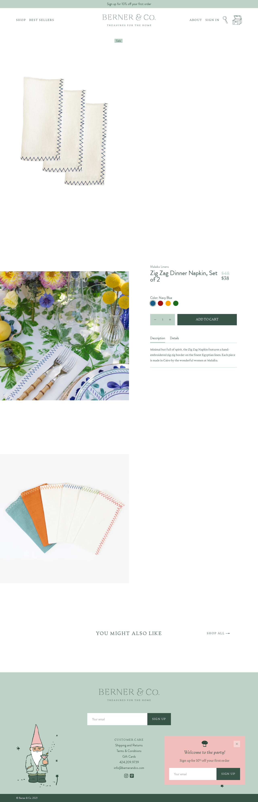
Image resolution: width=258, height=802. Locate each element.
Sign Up (159, 719)
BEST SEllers (41, 20)
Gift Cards (129, 756)
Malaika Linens (159, 266)
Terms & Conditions (129, 751)
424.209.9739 (129, 762)
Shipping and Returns (129, 745)
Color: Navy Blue (161, 297)
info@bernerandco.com (129, 767)
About (195, 20)
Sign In (212, 20)
